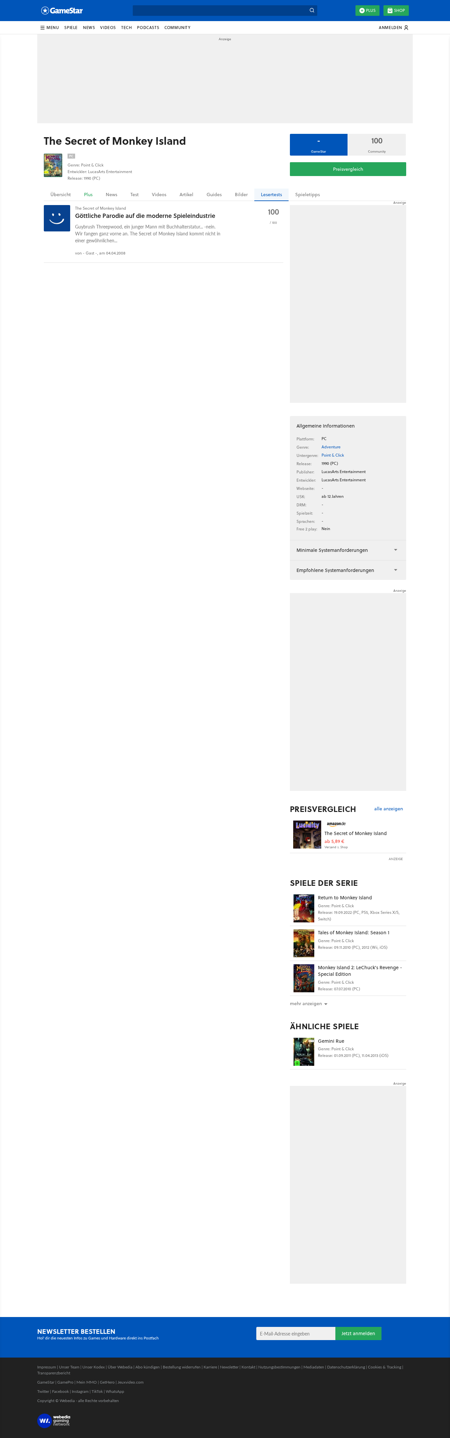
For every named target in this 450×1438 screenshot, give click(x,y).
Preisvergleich (348, 169)
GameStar (45, 1382)
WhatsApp (115, 1391)
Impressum (46, 1367)
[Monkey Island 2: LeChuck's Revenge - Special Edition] (304, 978)
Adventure (331, 447)
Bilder (241, 194)
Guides (214, 194)
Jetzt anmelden (358, 1333)
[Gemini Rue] (304, 1052)
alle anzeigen (388, 809)
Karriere (210, 1367)
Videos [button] (108, 27)
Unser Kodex (93, 1367)
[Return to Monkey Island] (304, 908)
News (111, 194)
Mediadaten (313, 1367)
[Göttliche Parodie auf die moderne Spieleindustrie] (57, 218)
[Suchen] (312, 10)
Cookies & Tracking (384, 1367)
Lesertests (271, 194)
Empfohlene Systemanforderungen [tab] (335, 570)
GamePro (65, 1382)
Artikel (186, 194)
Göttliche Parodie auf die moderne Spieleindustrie (145, 215)
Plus (371, 10)
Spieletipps (307, 194)
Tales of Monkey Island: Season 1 (353, 932)
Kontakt (248, 1367)
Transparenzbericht (53, 1373)
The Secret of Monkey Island (355, 833)
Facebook (60, 1391)
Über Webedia (120, 1367)
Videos (159, 194)
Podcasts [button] (148, 27)
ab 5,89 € (334, 841)
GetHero (107, 1382)
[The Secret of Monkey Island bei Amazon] (307, 835)
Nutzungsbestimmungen (279, 1367)
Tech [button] (126, 27)
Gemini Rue (331, 1040)
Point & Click (333, 455)
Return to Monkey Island (345, 897)
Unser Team (69, 1367)
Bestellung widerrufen (182, 1367)
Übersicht (60, 194)
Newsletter (229, 1367)
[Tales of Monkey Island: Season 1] (304, 943)
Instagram (80, 1391)
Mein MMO (86, 1382)
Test (134, 194)
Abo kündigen (147, 1367)
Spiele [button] (71, 27)
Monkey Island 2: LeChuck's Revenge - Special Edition (360, 970)
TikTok (97, 1391)
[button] (49, 27)
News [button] (89, 27)
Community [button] (177, 27)
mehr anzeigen (306, 1003)
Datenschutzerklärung (346, 1367)
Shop (399, 10)
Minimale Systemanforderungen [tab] (332, 550)
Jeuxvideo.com (131, 1382)
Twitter (43, 1391)
